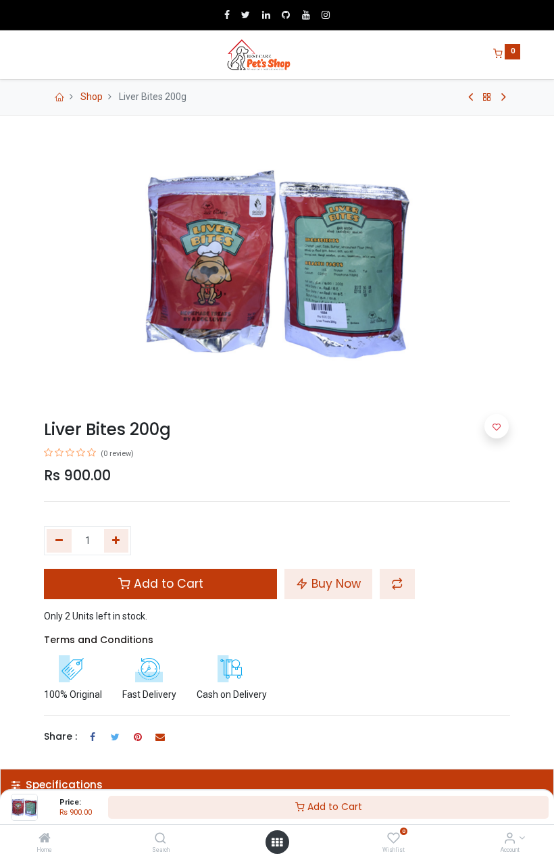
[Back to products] (487, 97)
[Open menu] (277, 842)
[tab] (277, 785)
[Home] (45, 839)
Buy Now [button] (334, 584)
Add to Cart (333, 806)
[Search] (160, 839)
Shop (91, 96)
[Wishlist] (393, 839)
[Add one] (116, 541)
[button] (397, 584)
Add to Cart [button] (166, 584)
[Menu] (34, 54)
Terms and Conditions (98, 639)
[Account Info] (509, 839)
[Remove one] (59, 541)
